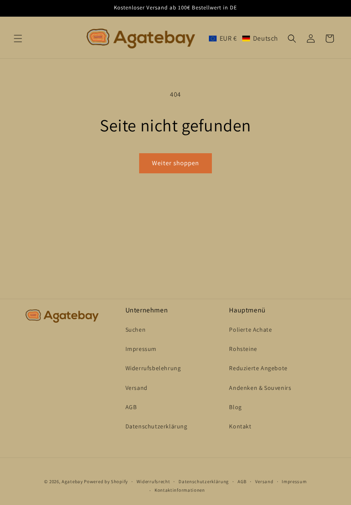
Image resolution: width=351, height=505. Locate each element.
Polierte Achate (250, 329)
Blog (235, 407)
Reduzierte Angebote (258, 368)
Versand (136, 388)
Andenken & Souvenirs (260, 388)
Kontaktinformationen (180, 490)
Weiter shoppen (175, 163)
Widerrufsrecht (153, 481)
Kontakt (240, 426)
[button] (18, 38)
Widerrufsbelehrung (153, 368)
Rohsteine (243, 349)
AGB (131, 407)
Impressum (141, 349)
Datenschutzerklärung (156, 426)
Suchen (135, 329)
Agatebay (72, 481)
